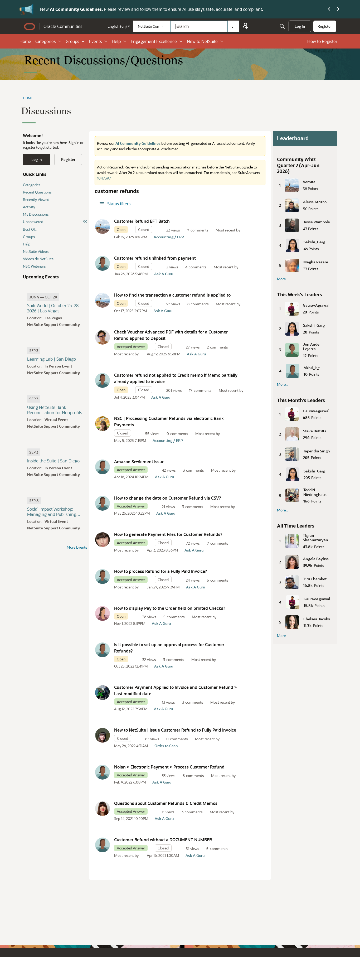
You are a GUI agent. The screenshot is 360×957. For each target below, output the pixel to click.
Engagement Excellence (154, 41)
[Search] (233, 26)
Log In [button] (36, 159)
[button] (102, 226)
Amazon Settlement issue (139, 461)
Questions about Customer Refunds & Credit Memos (165, 803)
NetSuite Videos (36, 251)
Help (116, 41)
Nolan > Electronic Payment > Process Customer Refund (169, 767)
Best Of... (30, 229)
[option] (43, 297)
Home (25, 41)
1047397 (104, 178)
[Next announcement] (338, 9)
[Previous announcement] (329, 9)
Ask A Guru (163, 273)
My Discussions (36, 214)
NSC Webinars (34, 266)
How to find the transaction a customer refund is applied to (172, 295)
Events (95, 41)
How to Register (322, 41)
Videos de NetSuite (38, 258)
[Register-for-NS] (245, 26)
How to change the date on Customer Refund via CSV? (167, 498)
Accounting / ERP (169, 236)
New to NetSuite (202, 41)
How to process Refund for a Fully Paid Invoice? (160, 571)
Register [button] (68, 159)
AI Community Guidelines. (77, 9)
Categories (45, 41)
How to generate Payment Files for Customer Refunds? (168, 534)
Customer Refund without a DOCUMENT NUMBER (163, 839)
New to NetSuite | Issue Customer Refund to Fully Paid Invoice (175, 730)
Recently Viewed (36, 199)
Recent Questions (37, 192)
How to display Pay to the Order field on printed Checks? (169, 608)
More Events (77, 547)
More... (282, 279)
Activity (29, 206)
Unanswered (55, 221)
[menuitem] (300, 26)
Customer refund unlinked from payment (155, 258)
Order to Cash (166, 745)
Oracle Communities (62, 26)
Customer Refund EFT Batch (142, 221)
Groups (72, 41)
